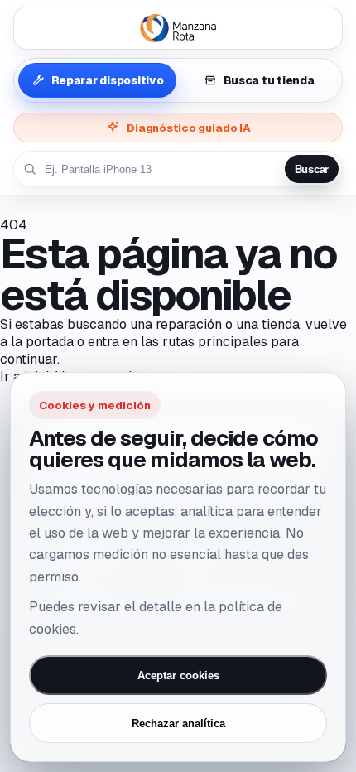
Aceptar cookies (178, 675)
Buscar (312, 169)
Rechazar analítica (178, 723)
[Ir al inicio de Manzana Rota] (178, 28)
